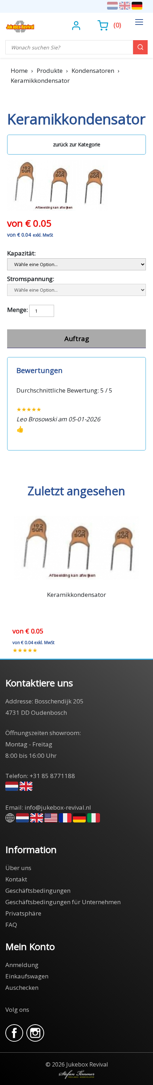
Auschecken (21, 987)
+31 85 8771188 (52, 776)
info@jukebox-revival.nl (58, 807)
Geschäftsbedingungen (37, 890)
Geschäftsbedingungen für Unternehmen (63, 902)
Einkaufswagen (26, 976)
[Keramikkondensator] (57, 165)
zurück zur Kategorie (76, 144)
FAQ (11, 925)
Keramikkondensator (76, 594)
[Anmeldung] (77, 25)
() (117, 25)
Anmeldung (21, 965)
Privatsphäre (23, 913)
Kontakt (16, 879)
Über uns (18, 868)
